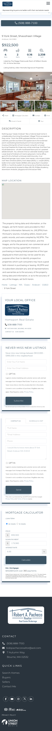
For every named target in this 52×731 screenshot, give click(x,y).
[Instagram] (18, 699)
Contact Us (9, 332)
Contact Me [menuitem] (9, 686)
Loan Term (10, 518)
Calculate (26, 560)
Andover (36, 284)
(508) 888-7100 (27, 23)
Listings (13, 284)
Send (18, 490)
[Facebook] (5, 699)
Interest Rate (11, 547)
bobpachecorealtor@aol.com (23, 648)
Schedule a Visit (36, 421)
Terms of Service (23, 499)
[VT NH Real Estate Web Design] (9, 722)
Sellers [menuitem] (6, 681)
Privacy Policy (28, 392)
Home (4, 284)
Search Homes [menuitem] (11, 672)
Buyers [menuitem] (6, 677)
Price (8, 531)
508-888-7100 (14, 324)
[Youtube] (12, 699)
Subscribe (18, 401)
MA (20, 284)
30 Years (12, 524)
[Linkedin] (30, 699)
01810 (45, 284)
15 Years (22, 524)
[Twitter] (24, 699)
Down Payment (12, 539)
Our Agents (19, 332)
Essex (27, 284)
